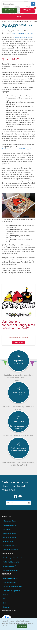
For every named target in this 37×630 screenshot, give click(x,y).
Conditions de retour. (9, 537)
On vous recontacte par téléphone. (18, 427)
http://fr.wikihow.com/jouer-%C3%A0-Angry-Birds (17, 149)
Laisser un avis (18, 342)
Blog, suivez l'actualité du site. (12, 587)
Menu (19, 17)
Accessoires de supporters (11, 591)
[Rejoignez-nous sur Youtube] (20, 496)
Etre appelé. (6, 529)
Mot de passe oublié (9, 533)
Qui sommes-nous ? (9, 566)
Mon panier (29, 10)
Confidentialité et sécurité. (11, 562)
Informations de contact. (10, 570)
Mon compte (9, 10)
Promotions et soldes (9, 582)
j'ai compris (22, 626)
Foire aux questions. (9, 521)
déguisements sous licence (23, 37)
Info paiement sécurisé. (10, 545)
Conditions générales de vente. (13, 558)
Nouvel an (6, 607)
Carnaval (5, 595)
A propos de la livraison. (10, 549)
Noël (4, 603)
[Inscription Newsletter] (29, 503)
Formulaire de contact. (10, 525)
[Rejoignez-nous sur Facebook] (15, 496)
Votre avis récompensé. (10, 578)
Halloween (6, 599)
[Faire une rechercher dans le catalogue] (33, 4)
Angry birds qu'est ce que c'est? (23, 33)
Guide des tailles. (8, 541)
